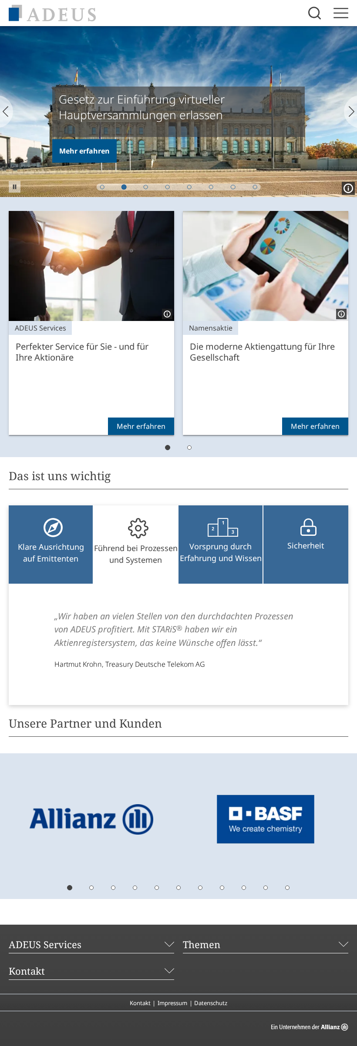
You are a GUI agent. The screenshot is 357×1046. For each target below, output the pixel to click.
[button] (14, 187)
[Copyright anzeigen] (346, 186)
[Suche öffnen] (316, 13)
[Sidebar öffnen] (341, 13)
